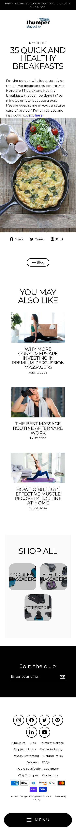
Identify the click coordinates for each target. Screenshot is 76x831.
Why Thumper (28, 775)
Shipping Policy (25, 749)
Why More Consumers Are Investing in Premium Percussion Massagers (38, 358)
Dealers (32, 762)
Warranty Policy (51, 749)
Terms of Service (52, 742)
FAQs (46, 762)
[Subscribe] (62, 676)
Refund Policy (53, 755)
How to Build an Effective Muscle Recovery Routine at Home (38, 496)
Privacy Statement (26, 755)
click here (34, 115)
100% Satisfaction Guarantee (38, 768)
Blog (40, 262)
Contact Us (50, 775)
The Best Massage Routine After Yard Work (38, 428)
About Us (18, 742)
